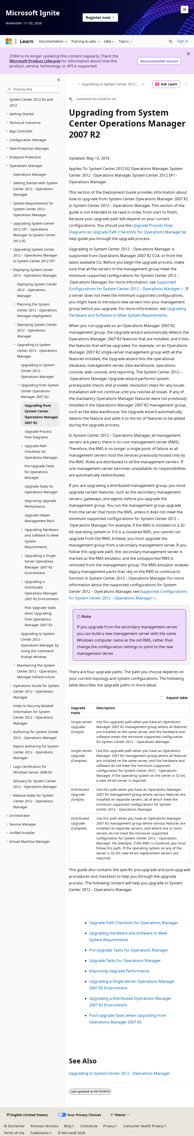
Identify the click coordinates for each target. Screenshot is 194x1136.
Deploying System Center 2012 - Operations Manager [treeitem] (37, 290)
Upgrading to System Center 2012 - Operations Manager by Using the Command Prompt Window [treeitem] (40, 645)
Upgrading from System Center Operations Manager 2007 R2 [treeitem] (41, 414)
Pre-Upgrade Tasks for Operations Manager (128, 950)
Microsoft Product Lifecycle (34, 61)
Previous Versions (44, 1126)
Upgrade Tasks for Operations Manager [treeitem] (41, 489)
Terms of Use (14, 1133)
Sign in (182, 41)
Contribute (88, 1126)
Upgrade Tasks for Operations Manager (125, 960)
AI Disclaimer (14, 1126)
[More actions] (186, 84)
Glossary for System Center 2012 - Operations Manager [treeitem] (35, 784)
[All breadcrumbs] (73, 84)
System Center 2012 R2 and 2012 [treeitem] (31, 102)
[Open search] (170, 41)
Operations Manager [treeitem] (29, 174)
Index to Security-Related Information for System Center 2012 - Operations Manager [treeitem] (33, 714)
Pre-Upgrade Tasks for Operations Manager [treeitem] (39, 472)
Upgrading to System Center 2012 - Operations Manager (111, 84)
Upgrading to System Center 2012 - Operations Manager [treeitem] (37, 371)
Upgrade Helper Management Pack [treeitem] (39, 518)
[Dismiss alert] (184, 9)
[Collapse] (59, 80)
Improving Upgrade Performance (119, 971)
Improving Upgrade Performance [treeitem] (40, 503)
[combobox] (32, 89)
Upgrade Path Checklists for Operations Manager (136, 232)
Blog (67, 1126)
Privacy (108, 1126)
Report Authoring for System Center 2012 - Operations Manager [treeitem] (36, 752)
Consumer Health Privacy (143, 1126)
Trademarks (39, 1133)
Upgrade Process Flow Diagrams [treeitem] (38, 434)
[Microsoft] (9, 41)
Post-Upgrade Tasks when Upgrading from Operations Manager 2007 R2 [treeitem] (40, 616)
